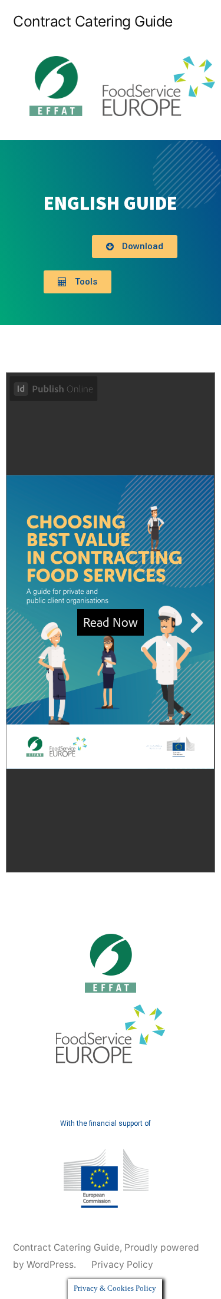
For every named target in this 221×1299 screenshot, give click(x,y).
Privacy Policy (122, 1264)
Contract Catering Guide (93, 21)
